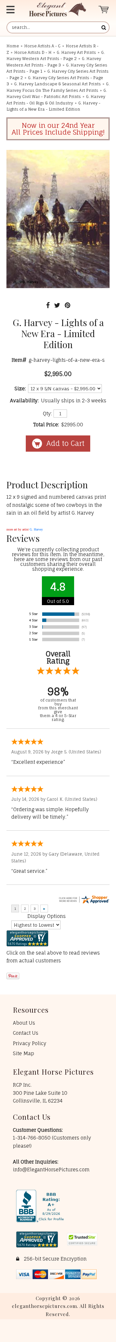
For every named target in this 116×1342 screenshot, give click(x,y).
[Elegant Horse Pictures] (57, 10)
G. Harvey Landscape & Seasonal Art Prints (57, 83)
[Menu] (12, 9)
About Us (24, 1023)
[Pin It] (67, 305)
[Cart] (104, 9)
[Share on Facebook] (48, 305)
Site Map (23, 1053)
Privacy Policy (29, 1043)
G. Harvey (36, 529)
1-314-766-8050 (32, 1138)
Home (12, 45)
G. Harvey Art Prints (76, 52)
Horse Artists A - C (42, 45)
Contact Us (25, 1033)
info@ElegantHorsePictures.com (51, 1169)
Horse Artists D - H (33, 52)
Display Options (46, 916)
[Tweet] (57, 305)
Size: (20, 388)
